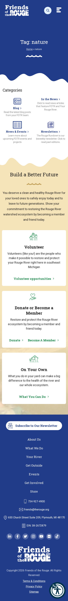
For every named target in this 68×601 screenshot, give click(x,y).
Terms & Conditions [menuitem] (34, 581)
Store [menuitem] (34, 491)
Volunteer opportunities (32, 279)
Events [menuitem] (34, 474)
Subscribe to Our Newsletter (36, 426)
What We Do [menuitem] (34, 448)
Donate (14, 340)
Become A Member (42, 340)
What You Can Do (32, 397)
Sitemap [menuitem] (34, 591)
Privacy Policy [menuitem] (34, 586)
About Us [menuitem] (34, 439)
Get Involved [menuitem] (34, 483)
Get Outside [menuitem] (34, 465)
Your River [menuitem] (34, 457)
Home (29, 49)
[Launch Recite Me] (57, 590)
